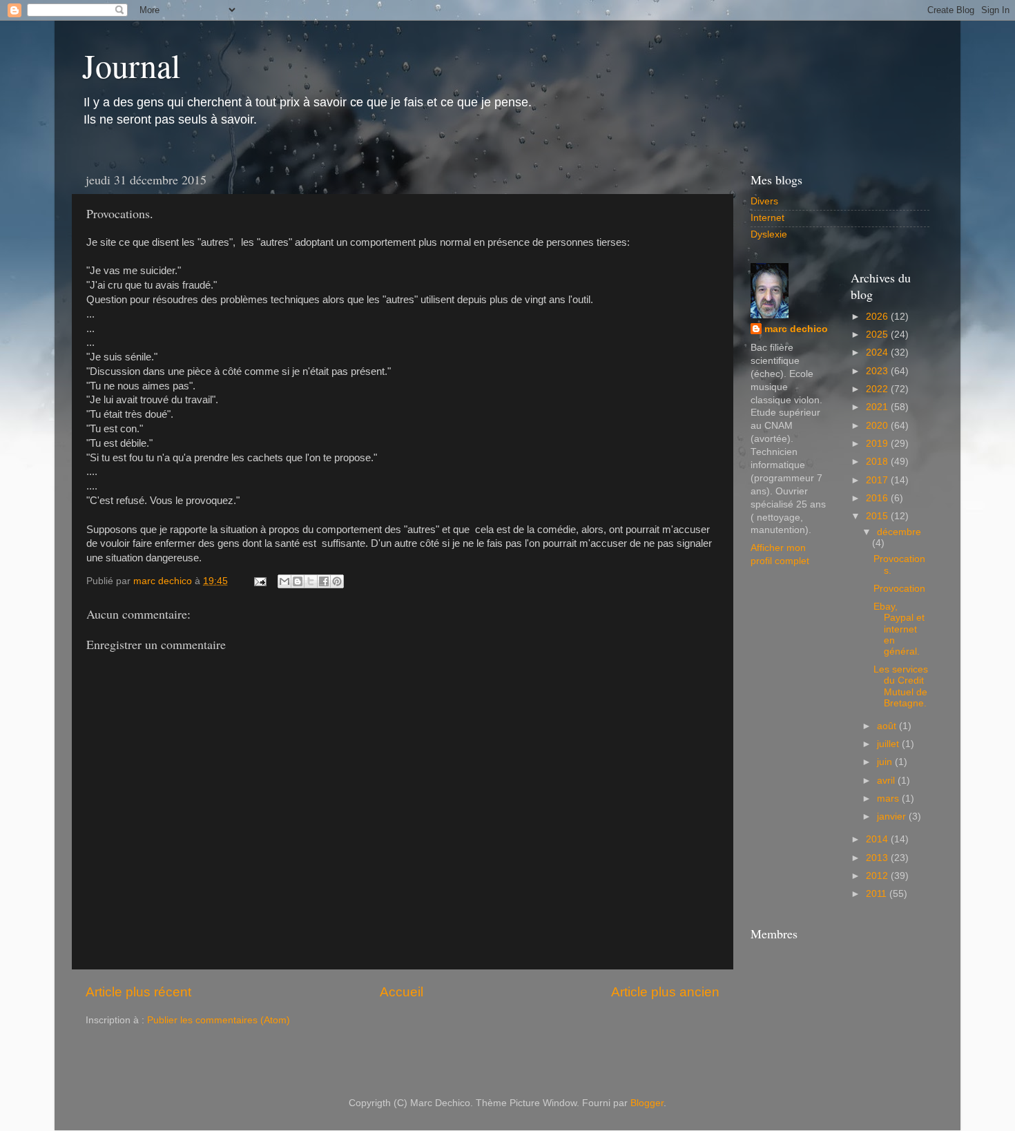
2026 (878, 316)
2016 (878, 498)
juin (886, 762)
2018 (878, 461)
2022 (878, 389)
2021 (878, 407)
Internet (767, 218)
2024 (878, 352)
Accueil (401, 992)
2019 (878, 443)
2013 (878, 858)
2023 (878, 371)
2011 (877, 894)
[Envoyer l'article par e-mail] (259, 581)
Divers (764, 201)
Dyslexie (769, 234)
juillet (889, 744)
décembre (899, 532)
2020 (878, 425)
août (888, 726)
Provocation (899, 588)
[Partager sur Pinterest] (337, 581)
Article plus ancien (665, 992)
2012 (878, 876)
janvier (893, 816)
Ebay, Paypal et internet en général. (899, 629)
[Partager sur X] (311, 581)
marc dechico (796, 329)
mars (889, 798)
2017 (878, 480)
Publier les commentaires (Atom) (218, 1020)
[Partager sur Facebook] (324, 581)
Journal (131, 65)
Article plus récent (138, 992)
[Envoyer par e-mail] (284, 581)
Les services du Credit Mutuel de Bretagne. (900, 686)
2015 (878, 516)
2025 (878, 334)
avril (887, 780)
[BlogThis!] (297, 581)
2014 (878, 839)
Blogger (647, 1103)
